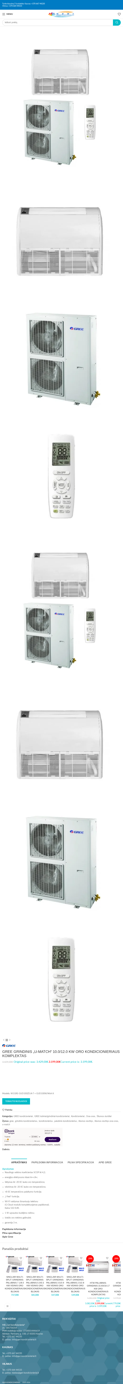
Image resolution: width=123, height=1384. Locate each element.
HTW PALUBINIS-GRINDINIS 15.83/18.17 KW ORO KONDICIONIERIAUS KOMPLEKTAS (98, 1289)
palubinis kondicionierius (65, 1121)
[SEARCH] (117, 22)
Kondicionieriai (77, 1116)
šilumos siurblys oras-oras (106, 1121)
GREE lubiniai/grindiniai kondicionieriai (51, 1116)
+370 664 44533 (15, 6)
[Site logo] (61, 14)
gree (12, 1121)
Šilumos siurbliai (104, 1116)
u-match (6, 1125)
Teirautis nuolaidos (16, 1101)
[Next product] (9, 1040)
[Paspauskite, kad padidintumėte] (7, 1306)
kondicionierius (46, 1121)
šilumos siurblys (85, 1121)
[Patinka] (20, 1258)
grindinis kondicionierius (26, 1121)
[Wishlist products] (119, 14)
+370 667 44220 (38, 4)
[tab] (19, 1162)
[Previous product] (3, 1040)
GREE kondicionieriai (23, 1116)
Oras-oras (90, 1116)
